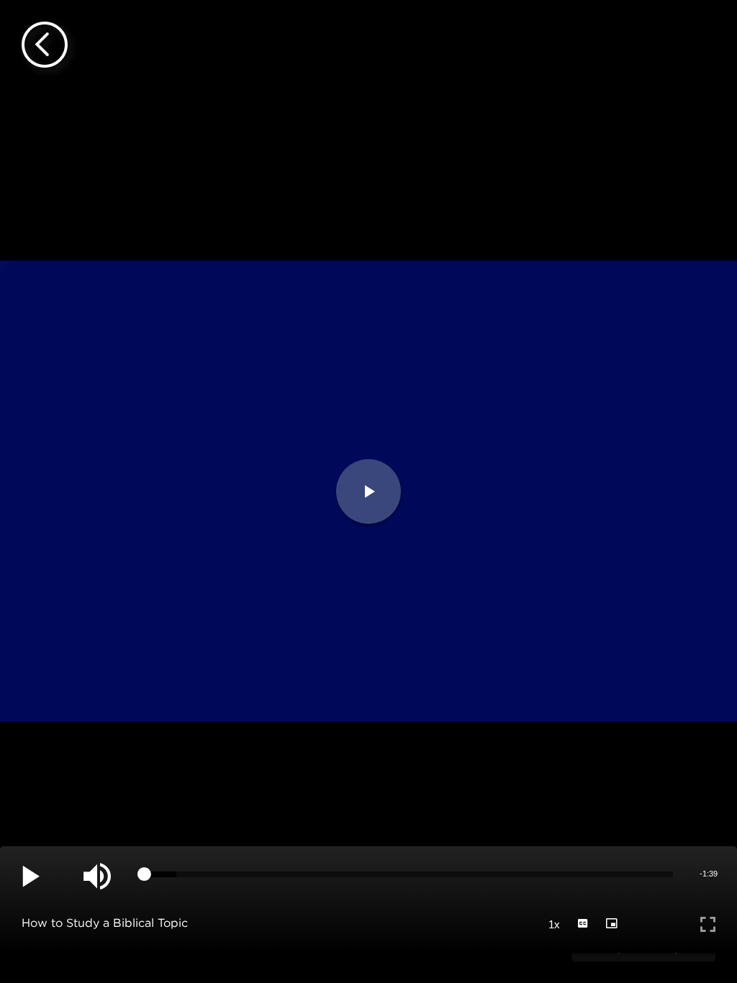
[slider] (409, 874)
